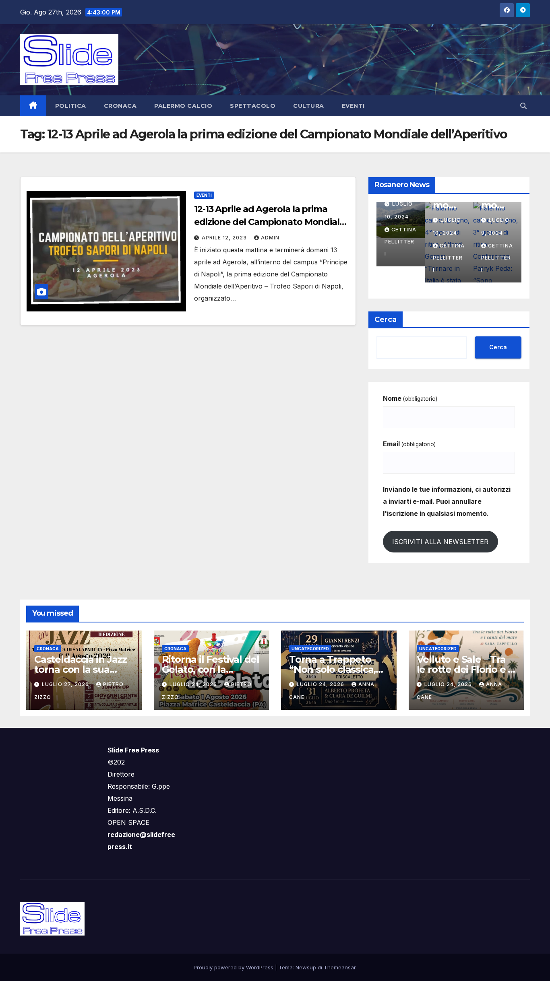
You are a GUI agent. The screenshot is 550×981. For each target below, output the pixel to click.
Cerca (385, 319)
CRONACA (120, 105)
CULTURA (308, 105)
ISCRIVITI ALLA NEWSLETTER (440, 542)
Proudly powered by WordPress (234, 967)
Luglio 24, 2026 (194, 684)
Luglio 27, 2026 (66, 684)
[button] (523, 106)
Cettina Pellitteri (402, 242)
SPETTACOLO (252, 105)
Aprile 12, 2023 (225, 238)
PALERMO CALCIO (183, 105)
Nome (410, 398)
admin (270, 238)
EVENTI (353, 105)
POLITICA (70, 105)
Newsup (306, 967)
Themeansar (340, 967)
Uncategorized (310, 648)
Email (409, 444)
